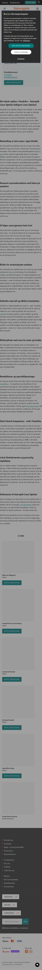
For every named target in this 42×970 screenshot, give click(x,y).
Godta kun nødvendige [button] (21, 52)
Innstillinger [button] (21, 59)
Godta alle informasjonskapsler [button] (21, 46)
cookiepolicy (26, 41)
